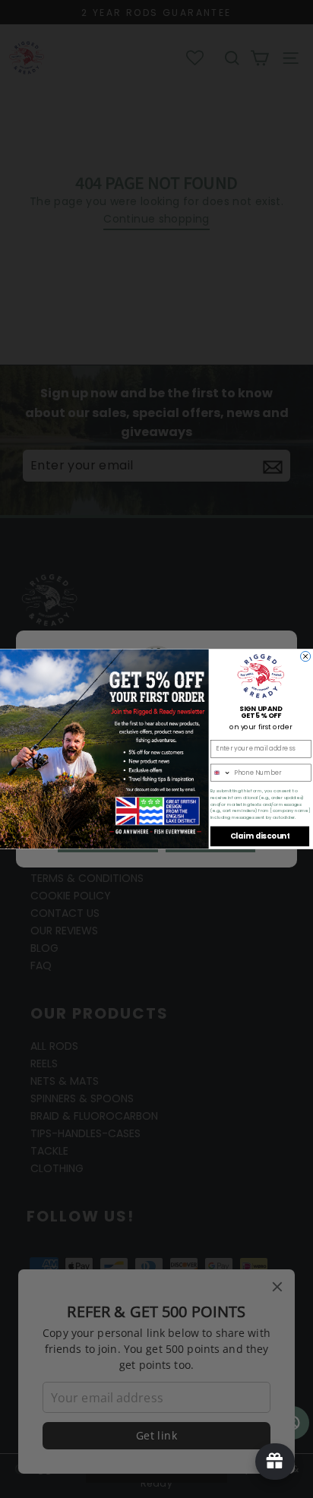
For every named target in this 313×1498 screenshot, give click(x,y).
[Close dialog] (306, 656)
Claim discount (259, 836)
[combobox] (221, 772)
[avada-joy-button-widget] (275, 1461)
